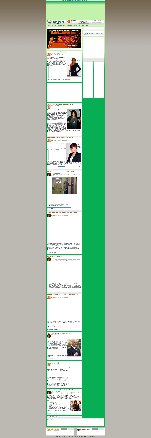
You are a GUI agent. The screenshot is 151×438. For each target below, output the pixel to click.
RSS (90, 20)
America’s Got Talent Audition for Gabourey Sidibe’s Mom (62, 294)
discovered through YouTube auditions (66, 244)
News (70, 140)
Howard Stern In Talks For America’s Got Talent (60, 104)
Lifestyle (70, 436)
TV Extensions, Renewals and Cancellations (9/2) (60, 171)
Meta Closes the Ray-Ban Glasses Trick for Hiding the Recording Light (58, 434)
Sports (67, 436)
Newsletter (94, 20)
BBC (59, 260)
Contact (86, 25)
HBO (75, 174)
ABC (57, 260)
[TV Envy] (56, 22)
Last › (57, 416)
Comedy (56, 174)
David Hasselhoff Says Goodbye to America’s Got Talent (62, 362)
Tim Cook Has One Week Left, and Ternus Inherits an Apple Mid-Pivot (77, 0)
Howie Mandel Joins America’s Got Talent (58, 333)
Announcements (66, 140)
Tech (52, 25)
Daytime (56, 140)
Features (65, 54)
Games (62, 392)
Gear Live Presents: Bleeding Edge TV (84, 429)
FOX (67, 260)
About (83, 25)
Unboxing (75, 25)
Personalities (81, 436)
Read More (49, 208)
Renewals (52, 175)
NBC (62, 54)
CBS (63, 140)
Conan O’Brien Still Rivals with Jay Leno (90, 31)
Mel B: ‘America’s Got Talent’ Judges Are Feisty (60, 52)
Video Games (59, 25)
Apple (55, 25)
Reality (60, 54)
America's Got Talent (50, 110)
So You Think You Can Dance (66, 393)
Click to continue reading (58, 79)
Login (73, 21)
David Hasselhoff (50, 368)
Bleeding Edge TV (69, 25)
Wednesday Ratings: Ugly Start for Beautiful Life (60, 390)
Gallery (79, 25)
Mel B (48, 57)
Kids (73, 259)
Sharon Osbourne (53, 115)
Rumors (67, 364)
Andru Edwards (56, 53)
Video (67, 215)
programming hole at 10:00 (59, 338)
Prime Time (57, 54)
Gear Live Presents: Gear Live (53, 429)
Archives (90, 436)
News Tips (99, 20)
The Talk (62, 143)
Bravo (70, 174)
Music (62, 174)
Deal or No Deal (60, 347)
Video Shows (76, 436)
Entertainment (63, 436)
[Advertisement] (75, 10)
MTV (69, 260)
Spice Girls (50, 60)
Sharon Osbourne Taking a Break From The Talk (60, 137)
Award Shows (60, 259)
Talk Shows (60, 140)
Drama (59, 174)
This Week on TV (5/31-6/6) (54, 256)
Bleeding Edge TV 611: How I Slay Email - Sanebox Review (87, 434)
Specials (55, 260)
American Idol (60, 122)
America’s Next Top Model (57, 393)
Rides (64, 25)
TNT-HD (79, 174)
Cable (73, 174)
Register (73, 22)
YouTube (52, 48)
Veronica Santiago (57, 173)
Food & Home (70, 259)
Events (73, 436)
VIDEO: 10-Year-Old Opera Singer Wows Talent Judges (62, 212)
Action (56, 259)
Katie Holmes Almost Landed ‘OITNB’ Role (91, 30)
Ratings (72, 393)
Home (49, 25)
